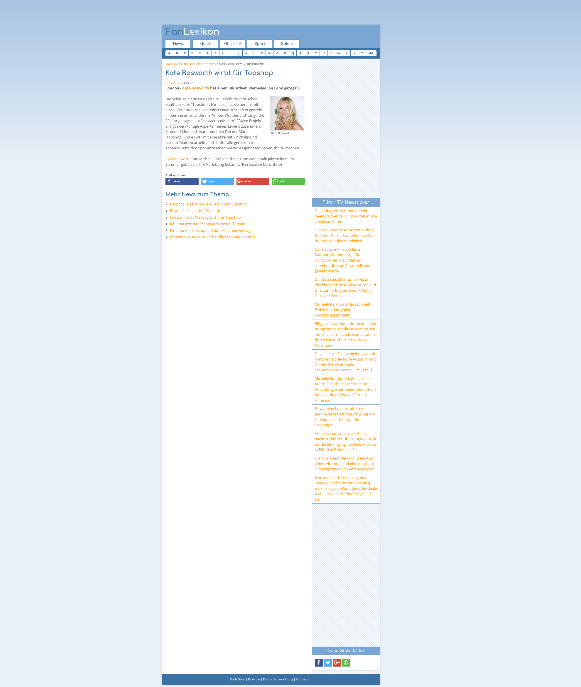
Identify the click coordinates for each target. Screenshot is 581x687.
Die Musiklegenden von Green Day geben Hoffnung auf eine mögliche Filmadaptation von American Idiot (344, 464)
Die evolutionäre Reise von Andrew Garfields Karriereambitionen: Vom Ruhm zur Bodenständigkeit (345, 235)
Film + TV (232, 44)
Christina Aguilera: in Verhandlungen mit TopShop (213, 237)
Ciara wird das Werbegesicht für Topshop (205, 217)
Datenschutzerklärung (278, 679)
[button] (182, 181)
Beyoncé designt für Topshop (195, 210)
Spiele (287, 44)
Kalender (254, 679)
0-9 (371, 53)
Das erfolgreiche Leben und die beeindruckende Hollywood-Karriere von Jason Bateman (346, 216)
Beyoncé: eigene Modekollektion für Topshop (208, 204)
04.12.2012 (172, 83)
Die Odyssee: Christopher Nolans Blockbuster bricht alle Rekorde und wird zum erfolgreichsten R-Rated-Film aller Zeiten (345, 287)
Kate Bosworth (195, 88)
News (178, 44)
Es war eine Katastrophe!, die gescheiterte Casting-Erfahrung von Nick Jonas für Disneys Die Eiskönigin (345, 417)
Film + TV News (206, 64)
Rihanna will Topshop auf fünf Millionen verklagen (212, 230)
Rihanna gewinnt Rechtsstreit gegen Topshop (209, 223)
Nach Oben (237, 679)
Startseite (171, 64)
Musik (205, 44)
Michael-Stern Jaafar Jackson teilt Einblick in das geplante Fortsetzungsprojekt (342, 310)
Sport (259, 44)
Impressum (303, 679)
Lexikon (192, 32)
